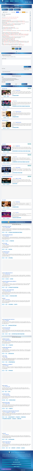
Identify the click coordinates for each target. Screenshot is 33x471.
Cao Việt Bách (7, 412)
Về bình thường (30, 15)
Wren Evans (12, 295)
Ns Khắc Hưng (18, 201)
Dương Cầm (7, 7)
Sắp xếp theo (25, 68)
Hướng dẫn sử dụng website (16, 464)
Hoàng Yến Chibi (8, 14)
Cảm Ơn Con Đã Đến (6, 327)
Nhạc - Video (10, 9)
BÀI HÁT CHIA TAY (5, 120)
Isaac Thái (27, 161)
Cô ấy (19, 172)
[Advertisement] (16, 136)
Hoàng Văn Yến (7, 403)
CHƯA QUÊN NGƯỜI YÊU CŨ (8, 272)
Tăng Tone (30, 14)
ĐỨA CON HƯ (5, 385)
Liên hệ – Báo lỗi (16, 466)
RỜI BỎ (4, 298)
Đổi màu (30, 25)
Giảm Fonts (30, 24)
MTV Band (14, 325)
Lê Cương (6, 348)
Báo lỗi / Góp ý (4, 58)
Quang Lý (14, 418)
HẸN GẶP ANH (4, 88)
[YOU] (6, 103)
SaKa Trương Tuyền (21, 333)
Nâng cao (23, 12)
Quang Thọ (9, 418)
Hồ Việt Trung (14, 333)
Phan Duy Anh (11, 353)
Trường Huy (7, 320)
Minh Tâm (19, 418)
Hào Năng (11, 257)
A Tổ (9, 391)
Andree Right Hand (16, 232)
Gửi (27, 66)
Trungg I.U (11, 287)
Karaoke (23, 447)
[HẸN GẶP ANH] (6, 92)
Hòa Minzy (11, 304)
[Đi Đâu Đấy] (6, 214)
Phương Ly (6, 365)
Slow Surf (8, 128)
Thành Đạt (12, 240)
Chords (17, 12)
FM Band (10, 325)
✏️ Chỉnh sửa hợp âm (17, 9)
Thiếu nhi (3, 408)
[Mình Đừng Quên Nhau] (6, 169)
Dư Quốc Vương (18, 90)
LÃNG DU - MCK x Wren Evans (8, 289)
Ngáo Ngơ (4, 144)
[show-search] (22, 0)
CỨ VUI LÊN (5, 243)
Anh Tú (16, 304)
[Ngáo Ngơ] (6, 148)
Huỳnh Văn (7, 434)
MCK (16, 295)
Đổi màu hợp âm (30, 29)
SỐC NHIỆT (4, 200)
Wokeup (6, 227)
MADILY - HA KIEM (18, 178)
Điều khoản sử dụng (16, 462)
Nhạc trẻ (12, 7)
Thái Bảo (18, 447)
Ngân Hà (11, 408)
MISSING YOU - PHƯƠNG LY (7, 364)
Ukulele (16, 48)
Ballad (16, 7)
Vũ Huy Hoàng (7, 299)
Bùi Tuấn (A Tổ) (7, 386)
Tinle (21, 172)
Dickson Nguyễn (18, 167)
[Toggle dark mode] (5, 3)
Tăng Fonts (30, 22)
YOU (3, 99)
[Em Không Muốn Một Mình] (6, 180)
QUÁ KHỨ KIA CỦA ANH (7, 226)
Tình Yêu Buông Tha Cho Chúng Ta (9, 281)
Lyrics (20, 12)
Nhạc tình (5, 117)
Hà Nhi (12, 278)
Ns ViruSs (17, 212)
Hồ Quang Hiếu (11, 439)
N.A (16, 156)
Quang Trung (27, 106)
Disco (6, 325)
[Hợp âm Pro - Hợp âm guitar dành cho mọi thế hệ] (3, 1)
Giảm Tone (30, 17)
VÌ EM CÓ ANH (4, 109)
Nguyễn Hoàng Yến (18, 111)
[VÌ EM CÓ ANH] (6, 113)
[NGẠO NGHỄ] (6, 158)
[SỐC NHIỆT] (6, 204)
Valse (8, 117)
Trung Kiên (5, 418)
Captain (23, 106)
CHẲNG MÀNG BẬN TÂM (7, 347)
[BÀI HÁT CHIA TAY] (6, 124)
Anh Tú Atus (19, 106)
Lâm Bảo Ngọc (15, 287)
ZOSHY (6, 357)
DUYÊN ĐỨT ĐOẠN (6, 251)
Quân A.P (14, 217)
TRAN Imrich (5, 12)
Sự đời (3, 391)
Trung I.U (6, 282)
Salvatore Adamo (7, 395)
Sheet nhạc (29, 88)
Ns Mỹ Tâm (7, 244)
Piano (20, 48)
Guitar (13, 48)
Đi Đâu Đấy (4, 210)
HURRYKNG (15, 161)
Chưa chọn (8, 162)
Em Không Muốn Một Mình (7, 176)
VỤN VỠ (4, 433)
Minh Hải (13, 447)
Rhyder (24, 161)
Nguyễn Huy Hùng (8, 340)
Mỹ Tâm (10, 249)
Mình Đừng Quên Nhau (6, 165)
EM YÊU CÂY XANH (6, 402)
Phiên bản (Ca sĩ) (4, 9)
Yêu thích (30, 12)
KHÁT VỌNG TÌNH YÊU (7, 441)
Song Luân (15, 106)
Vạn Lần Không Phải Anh (8, 234)
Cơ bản (27, 12)
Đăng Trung (13, 412)
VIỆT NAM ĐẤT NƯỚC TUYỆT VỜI (8, 319)
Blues (18, 7)
